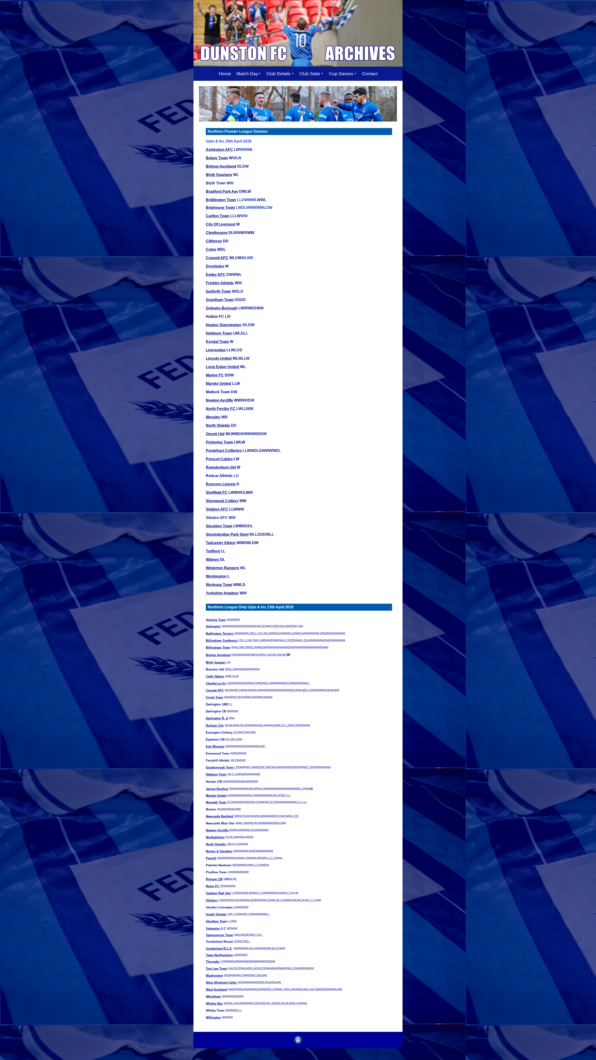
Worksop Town (219, 585)
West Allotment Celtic (222, 982)
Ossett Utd (215, 434)
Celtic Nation (215, 676)
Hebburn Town (219, 333)
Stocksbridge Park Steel (227, 534)
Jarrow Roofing (217, 789)
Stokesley (213, 928)
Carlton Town (217, 216)
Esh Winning (215, 746)
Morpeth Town (216, 802)
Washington (214, 975)
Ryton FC (212, 886)
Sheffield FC (216, 492)
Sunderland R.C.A (219, 948)
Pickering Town (219, 442)
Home (225, 73)
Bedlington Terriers (220, 633)
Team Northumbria (219, 955)
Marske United (218, 384)
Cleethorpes (216, 233)
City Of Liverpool (220, 224)
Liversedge (216, 350)
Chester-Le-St (216, 683)
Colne (211, 249)
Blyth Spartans (219, 175)
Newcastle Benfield (219, 816)
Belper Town (217, 158)
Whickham (213, 996)
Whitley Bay (214, 1003)
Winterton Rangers (222, 568)
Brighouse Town (220, 208)
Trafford (213, 551)
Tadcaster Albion (221, 543)
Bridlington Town (221, 200)
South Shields (216, 914)
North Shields (218, 425)
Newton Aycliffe (219, 400)
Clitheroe (214, 241)
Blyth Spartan (215, 662)
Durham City (215, 725)
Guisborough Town (220, 767)
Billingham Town (218, 647)
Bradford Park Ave (222, 191)
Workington (216, 576)
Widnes (212, 560)
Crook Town (214, 697)
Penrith (211, 858)
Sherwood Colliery (222, 501)
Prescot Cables (219, 459)
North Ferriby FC (220, 409)
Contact (370, 73)
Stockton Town (219, 526)
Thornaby (213, 961)
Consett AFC (217, 258)
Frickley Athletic (220, 283)
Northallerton (215, 837)
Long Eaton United (222, 367)
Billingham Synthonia (221, 640)
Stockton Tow (215, 921)
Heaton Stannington (223, 325)
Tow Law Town (216, 968)
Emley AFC (215, 275)
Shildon (211, 900)
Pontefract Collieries (224, 451)
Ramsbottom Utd (221, 467)
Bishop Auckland (221, 166)
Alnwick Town (216, 620)
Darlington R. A (217, 718)
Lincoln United (219, 358)
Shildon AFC (217, 509)
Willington (213, 1017)
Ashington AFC (219, 150)
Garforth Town (218, 291)
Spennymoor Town (219, 935)
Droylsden (215, 266)
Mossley (213, 417)
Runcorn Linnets (221, 484)
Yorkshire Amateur (222, 593)
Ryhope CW (214, 879)
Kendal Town (217, 342)
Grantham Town (220, 300)
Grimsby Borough (221, 308)
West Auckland (216, 989)
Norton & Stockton (219, 851)
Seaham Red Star (218, 893)
